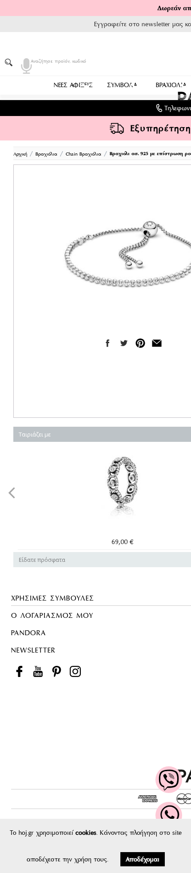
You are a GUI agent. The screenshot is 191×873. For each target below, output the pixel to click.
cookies (86, 833)
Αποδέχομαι (142, 859)
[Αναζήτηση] (10, 62)
